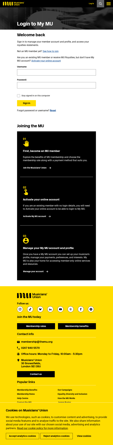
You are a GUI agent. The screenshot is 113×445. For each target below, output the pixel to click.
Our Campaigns (65, 390)
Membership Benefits (27, 390)
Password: (22, 80)
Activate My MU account (34, 216)
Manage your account (33, 271)
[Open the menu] (108, 3)
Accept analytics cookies (22, 436)
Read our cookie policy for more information (42, 428)
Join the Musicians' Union (34, 168)
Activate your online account (46, 60)
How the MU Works (66, 398)
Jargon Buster (64, 402)
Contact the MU (24, 402)
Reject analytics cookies (56, 436)
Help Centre (22, 398)
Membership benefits (77, 326)
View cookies (84, 436)
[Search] (100, 3)
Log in (91, 3)
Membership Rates (26, 394)
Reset (53, 110)
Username (22, 67)
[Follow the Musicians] (20, 309)
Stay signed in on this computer (35, 95)
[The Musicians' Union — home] (13, 4)
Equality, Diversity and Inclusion (72, 394)
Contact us (36, 374)
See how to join (51, 51)
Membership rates (36, 326)
